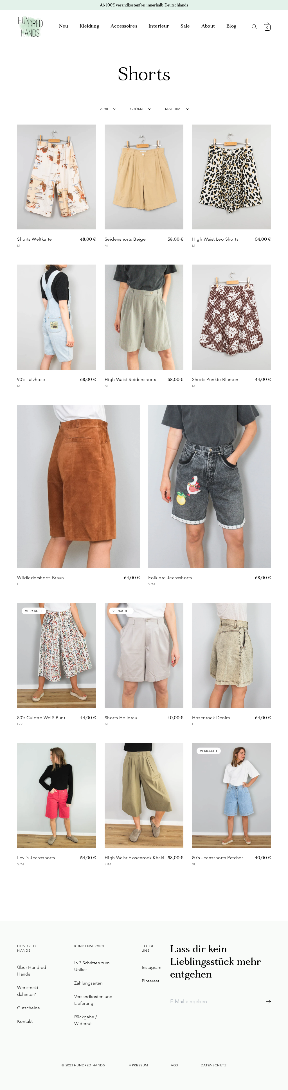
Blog (231, 26)
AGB (174, 1065)
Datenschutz (214, 1065)
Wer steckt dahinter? (27, 991)
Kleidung (89, 26)
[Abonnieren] (268, 1001)
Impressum (138, 1065)
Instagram (151, 967)
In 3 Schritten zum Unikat (92, 966)
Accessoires (124, 26)
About (208, 26)
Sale (185, 26)
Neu (63, 26)
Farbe (103, 109)
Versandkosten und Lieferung (93, 1000)
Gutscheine (28, 1007)
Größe (137, 109)
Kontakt (25, 1021)
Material (173, 109)
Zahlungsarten (88, 983)
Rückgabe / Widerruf (85, 1020)
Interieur (158, 26)
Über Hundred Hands (31, 971)
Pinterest (150, 980)
